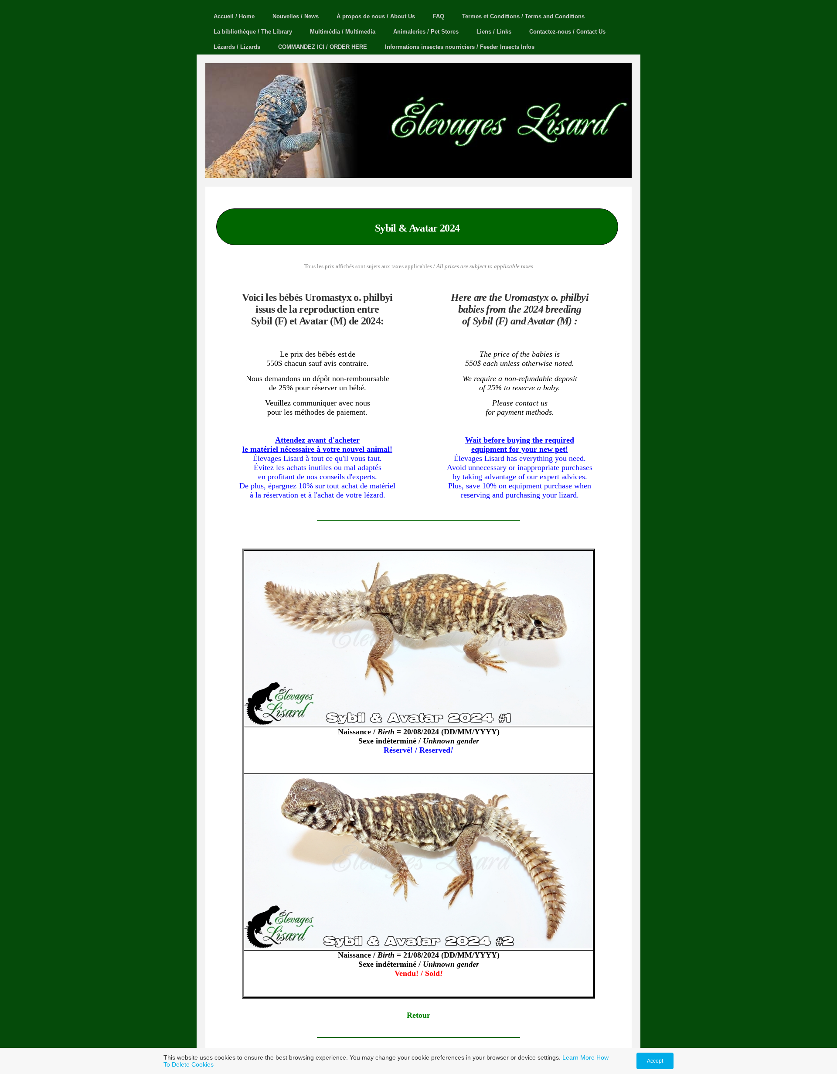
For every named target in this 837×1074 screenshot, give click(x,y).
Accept (655, 1061)
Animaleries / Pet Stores (426, 31)
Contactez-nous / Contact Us (567, 31)
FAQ (438, 16)
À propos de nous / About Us (376, 16)
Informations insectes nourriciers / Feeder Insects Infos (459, 47)
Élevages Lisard (591, 154)
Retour (418, 1015)
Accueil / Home (234, 16)
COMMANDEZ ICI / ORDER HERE (322, 47)
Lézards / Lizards (237, 47)
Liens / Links (493, 31)
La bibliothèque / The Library (253, 31)
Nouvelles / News (295, 16)
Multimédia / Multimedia (342, 31)
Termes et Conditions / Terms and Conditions (523, 16)
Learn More (578, 1057)
